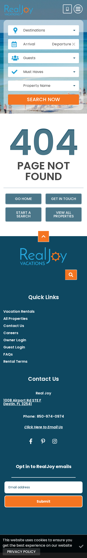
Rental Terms (15, 361)
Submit (43, 501)
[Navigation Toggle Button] (78, 8)
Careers (10, 333)
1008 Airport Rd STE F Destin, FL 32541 (22, 402)
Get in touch (63, 198)
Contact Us (13, 326)
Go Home (23, 198)
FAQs (8, 354)
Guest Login (14, 347)
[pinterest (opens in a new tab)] (43, 441)
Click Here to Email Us (43, 427)
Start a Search (23, 214)
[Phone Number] (67, 8)
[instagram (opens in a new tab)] (54, 441)
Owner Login (14, 340)
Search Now (43, 99)
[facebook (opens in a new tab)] (31, 441)
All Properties (15, 319)
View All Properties (64, 214)
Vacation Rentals (19, 311)
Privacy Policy (21, 551)
